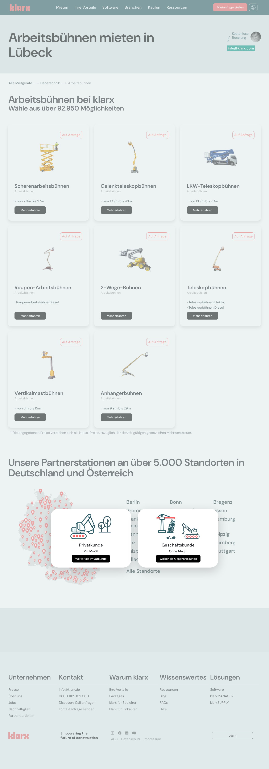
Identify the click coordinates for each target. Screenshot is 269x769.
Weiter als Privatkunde (91, 559)
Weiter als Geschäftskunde (178, 559)
